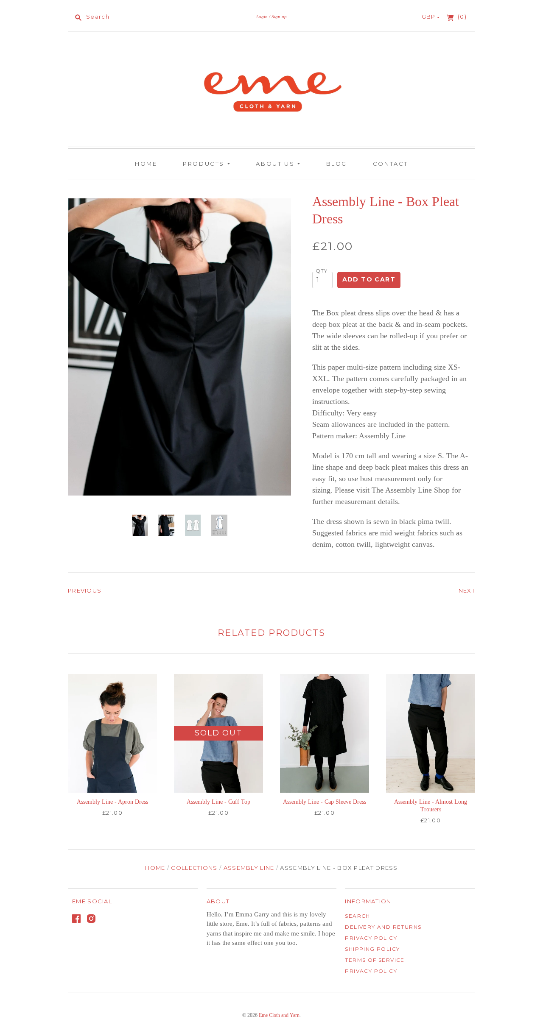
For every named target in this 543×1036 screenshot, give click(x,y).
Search (357, 916)
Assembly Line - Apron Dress (112, 802)
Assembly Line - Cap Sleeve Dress (324, 802)
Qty (322, 271)
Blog (336, 163)
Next (467, 590)
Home (146, 163)
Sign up (279, 16)
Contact (390, 163)
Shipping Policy (372, 949)
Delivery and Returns (383, 927)
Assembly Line (249, 867)
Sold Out (218, 733)
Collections (194, 867)
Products (205, 163)
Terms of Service (374, 960)
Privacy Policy (371, 938)
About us (276, 163)
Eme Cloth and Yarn (279, 1015)
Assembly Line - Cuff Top (218, 802)
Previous (84, 590)
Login (262, 16)
